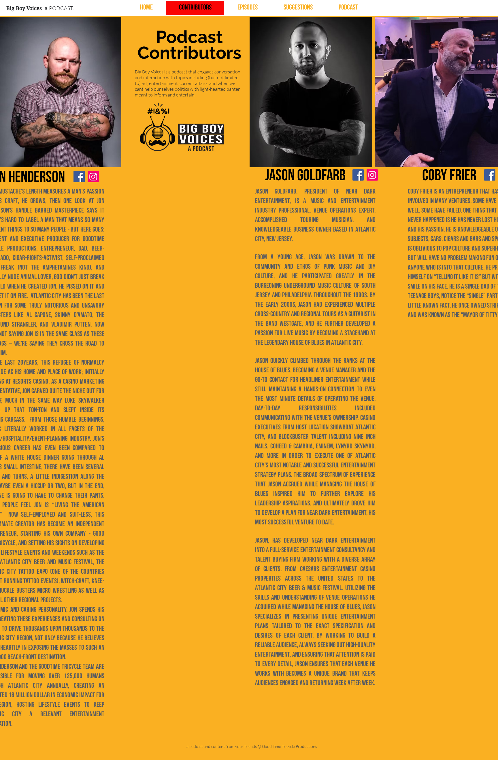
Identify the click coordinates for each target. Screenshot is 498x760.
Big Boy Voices (149, 72)
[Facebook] (79, 176)
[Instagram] (93, 176)
